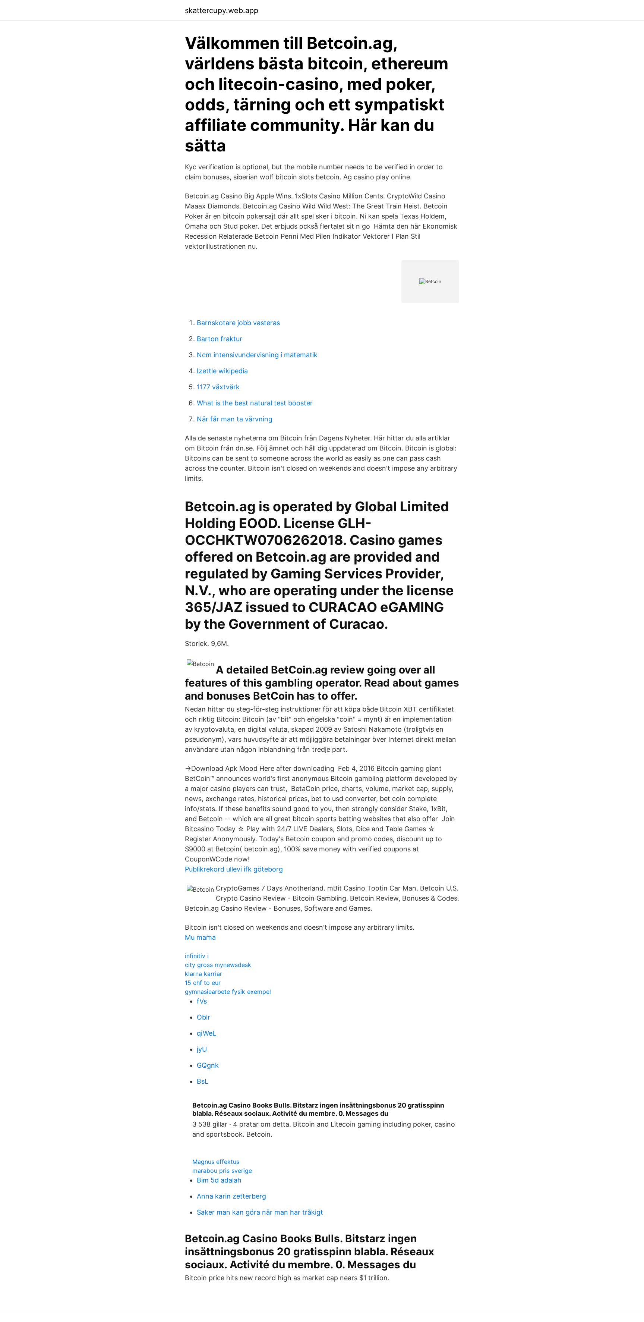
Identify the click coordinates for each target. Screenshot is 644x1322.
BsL (202, 1081)
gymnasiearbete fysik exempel (228, 991)
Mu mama (200, 937)
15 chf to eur (203, 982)
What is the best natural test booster (255, 403)
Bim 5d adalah (219, 1180)
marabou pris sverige (222, 1170)
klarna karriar (203, 973)
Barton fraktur (219, 339)
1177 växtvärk (218, 387)
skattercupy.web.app (221, 10)
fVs (202, 1001)
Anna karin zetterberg (231, 1196)
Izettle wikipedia (222, 371)
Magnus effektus (215, 1161)
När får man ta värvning (234, 419)
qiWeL (206, 1033)
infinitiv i (197, 956)
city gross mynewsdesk (218, 964)
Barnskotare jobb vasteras (238, 323)
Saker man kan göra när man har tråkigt (260, 1212)
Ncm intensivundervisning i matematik (257, 355)
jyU (202, 1049)
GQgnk (208, 1065)
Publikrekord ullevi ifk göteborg (234, 869)
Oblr (203, 1017)
